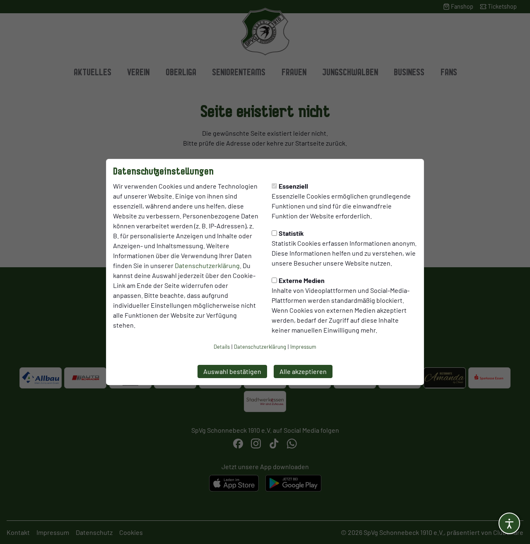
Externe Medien (302, 280)
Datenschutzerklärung (207, 265)
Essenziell (293, 186)
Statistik (291, 233)
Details (222, 346)
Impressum (303, 346)
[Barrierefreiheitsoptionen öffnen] (509, 523)
